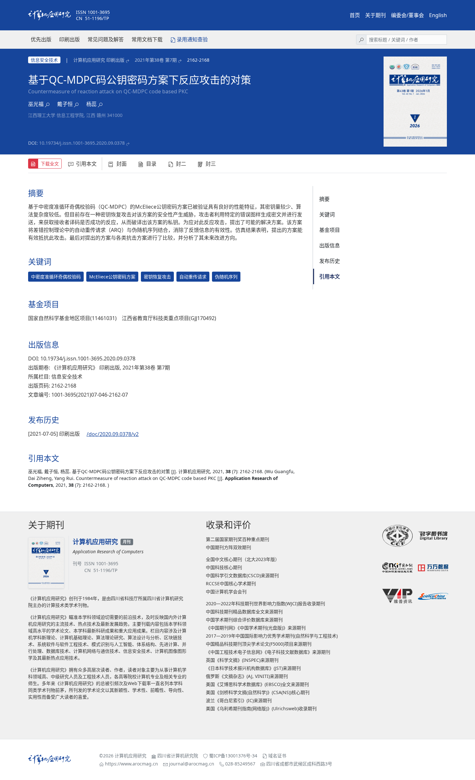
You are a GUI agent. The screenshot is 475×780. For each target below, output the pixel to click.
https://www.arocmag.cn (131, 764)
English (438, 15)
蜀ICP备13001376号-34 (233, 756)
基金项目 (329, 230)
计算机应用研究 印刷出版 (98, 60)
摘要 (324, 199)
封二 (181, 163)
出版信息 (329, 245)
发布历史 (329, 261)
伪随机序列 (226, 277)
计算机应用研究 (130, 756)
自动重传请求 (192, 277)
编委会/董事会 (407, 15)
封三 (211, 163)
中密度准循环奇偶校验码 (56, 277)
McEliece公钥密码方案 (112, 277)
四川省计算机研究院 (177, 756)
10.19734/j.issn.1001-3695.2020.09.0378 (82, 143)
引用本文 (86, 163)
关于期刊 (375, 15)
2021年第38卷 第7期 (156, 60)
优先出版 (41, 39)
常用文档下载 (147, 39)
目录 (151, 163)
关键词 (327, 214)
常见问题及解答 (106, 39)
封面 (121, 163)
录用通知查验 (192, 39)
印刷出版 (69, 39)
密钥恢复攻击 (157, 277)
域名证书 (277, 756)
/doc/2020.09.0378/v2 (113, 434)
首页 (355, 15)
